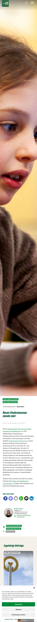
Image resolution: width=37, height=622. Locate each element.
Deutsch (23, 620)
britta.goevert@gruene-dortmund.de (24, 516)
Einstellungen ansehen (18, 615)
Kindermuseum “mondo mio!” (18, 441)
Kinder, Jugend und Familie (10, 399)
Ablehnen (18, 609)
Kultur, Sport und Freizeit (10, 402)
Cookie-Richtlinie (9, 619)
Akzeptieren (18, 604)
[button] (34, 588)
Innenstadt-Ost (10, 531)
